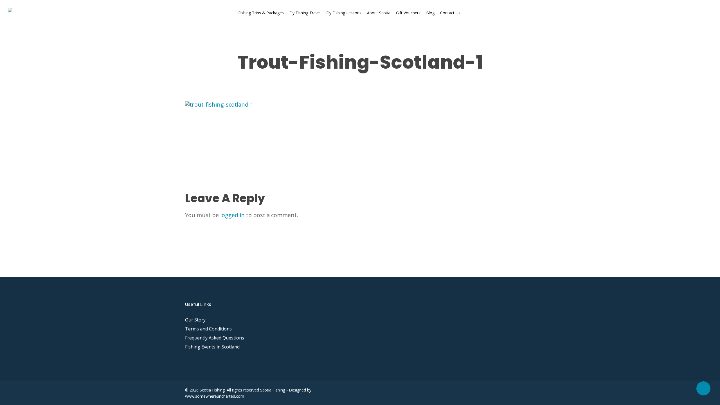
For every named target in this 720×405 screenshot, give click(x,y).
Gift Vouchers (408, 12)
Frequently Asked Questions (214, 338)
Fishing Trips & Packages (261, 12)
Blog (430, 12)
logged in (232, 215)
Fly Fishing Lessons (343, 12)
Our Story (195, 320)
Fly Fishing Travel (305, 12)
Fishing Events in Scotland (212, 347)
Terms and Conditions (208, 329)
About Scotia (378, 12)
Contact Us (450, 12)
